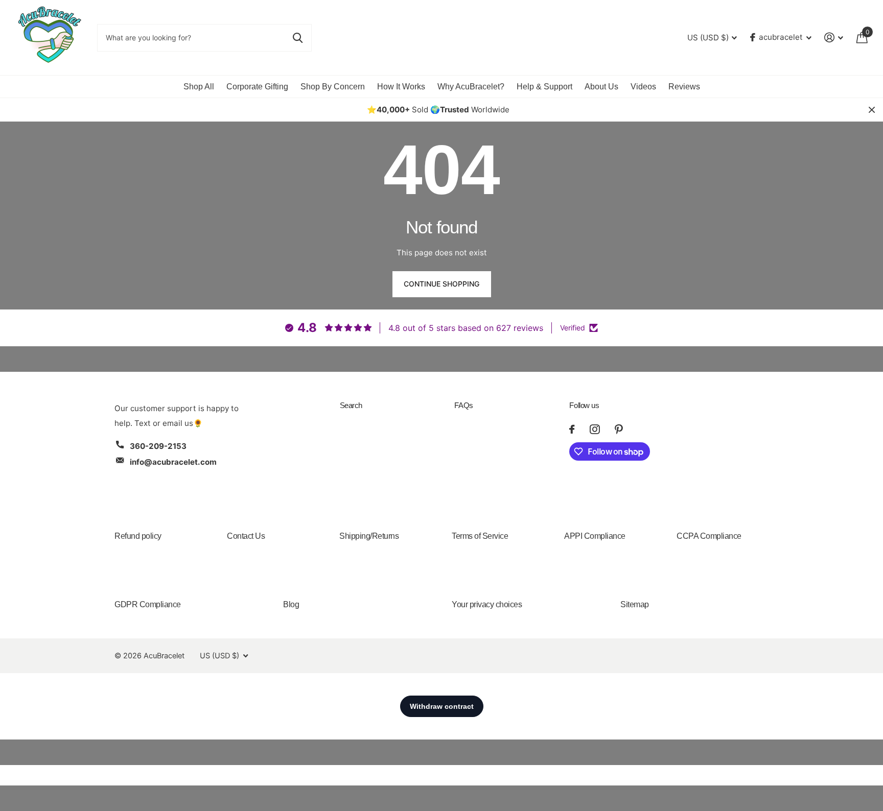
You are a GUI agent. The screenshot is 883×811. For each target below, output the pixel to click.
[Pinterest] (619, 429)
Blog (291, 604)
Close (872, 110)
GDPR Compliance (147, 604)
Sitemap (634, 604)
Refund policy (137, 536)
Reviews (684, 86)
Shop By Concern (332, 86)
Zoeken (298, 38)
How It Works (401, 86)
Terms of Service (480, 536)
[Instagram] (594, 429)
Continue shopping (441, 283)
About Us (601, 86)
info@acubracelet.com (173, 462)
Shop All (198, 86)
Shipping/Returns (369, 536)
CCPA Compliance (709, 536)
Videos (643, 86)
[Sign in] (834, 37)
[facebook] (571, 429)
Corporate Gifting (257, 86)
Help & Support (544, 86)
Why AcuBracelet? (470, 86)
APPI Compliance (594, 536)
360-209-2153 (158, 446)
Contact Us (246, 536)
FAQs (463, 405)
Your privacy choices (487, 604)
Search (351, 405)
